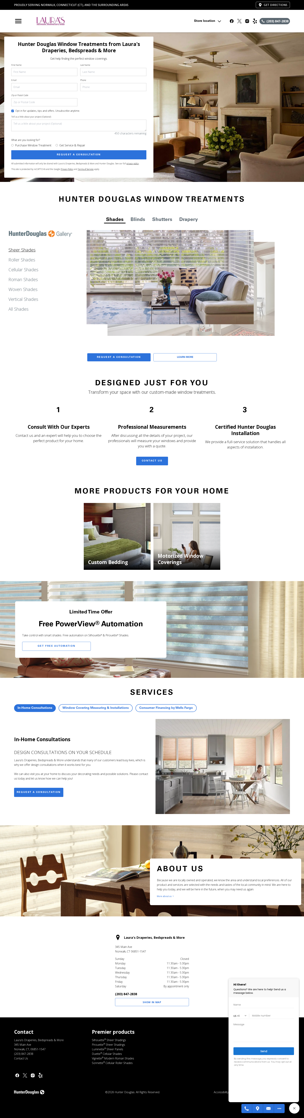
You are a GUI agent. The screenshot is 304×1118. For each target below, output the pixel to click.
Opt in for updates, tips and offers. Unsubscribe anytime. (47, 110)
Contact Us (152, 461)
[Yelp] (40, 1075)
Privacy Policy (67, 169)
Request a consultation (39, 792)
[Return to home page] (87, 21)
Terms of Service (86, 169)
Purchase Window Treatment (33, 145)
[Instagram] (33, 1075)
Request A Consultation (119, 357)
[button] (18, 21)
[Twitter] (25, 1075)
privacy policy (132, 163)
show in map (152, 1002)
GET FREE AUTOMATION (56, 646)
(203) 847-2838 (126, 994)
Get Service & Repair (72, 145)
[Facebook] (17, 1075)
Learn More (185, 357)
